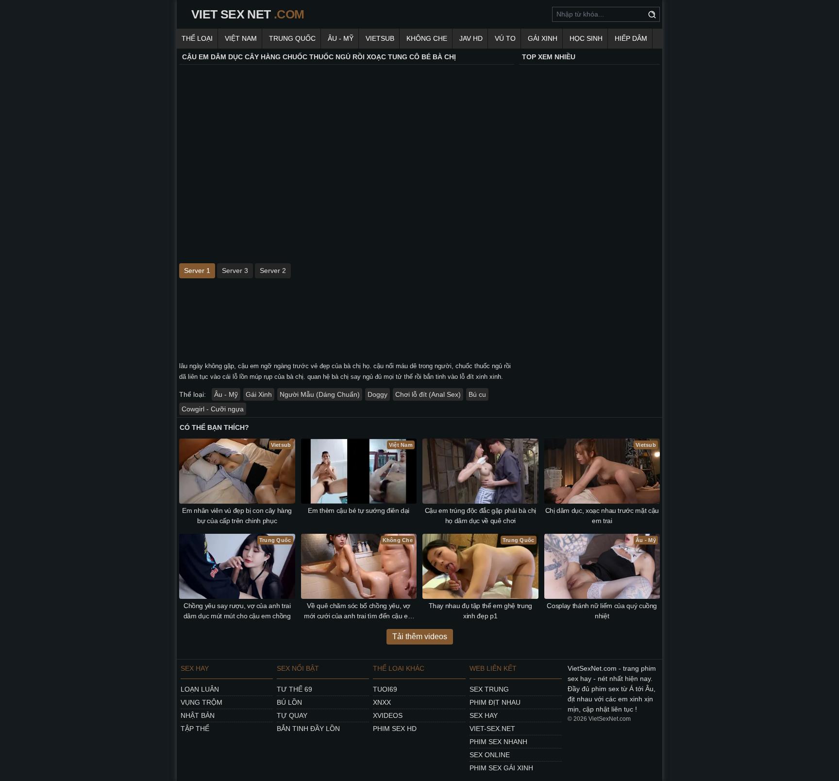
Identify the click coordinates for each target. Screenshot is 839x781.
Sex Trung (489, 689)
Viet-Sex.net (492, 728)
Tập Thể (195, 728)
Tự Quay (292, 715)
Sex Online (490, 755)
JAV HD (471, 38)
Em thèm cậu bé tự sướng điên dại (358, 510)
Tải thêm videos (419, 636)
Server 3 (235, 270)
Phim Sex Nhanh (498, 742)
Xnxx (382, 702)
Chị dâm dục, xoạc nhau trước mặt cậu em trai (602, 516)
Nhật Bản (198, 715)
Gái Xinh (542, 38)
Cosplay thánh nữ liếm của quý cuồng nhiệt (602, 611)
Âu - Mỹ (340, 38)
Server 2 (273, 270)
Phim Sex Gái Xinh (501, 768)
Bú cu (477, 394)
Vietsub (380, 38)
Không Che (426, 38)
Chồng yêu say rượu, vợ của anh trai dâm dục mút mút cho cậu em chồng (237, 611)
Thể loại (197, 38)
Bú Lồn (289, 702)
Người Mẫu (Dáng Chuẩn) (320, 394)
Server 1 (197, 270)
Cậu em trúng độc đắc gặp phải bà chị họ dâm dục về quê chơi (480, 516)
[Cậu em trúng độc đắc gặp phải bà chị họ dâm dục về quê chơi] (480, 471)
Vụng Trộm (201, 702)
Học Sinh (586, 38)
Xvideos (388, 715)
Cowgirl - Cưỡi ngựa (213, 409)
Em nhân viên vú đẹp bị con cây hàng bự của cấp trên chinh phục (237, 516)
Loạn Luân (200, 689)
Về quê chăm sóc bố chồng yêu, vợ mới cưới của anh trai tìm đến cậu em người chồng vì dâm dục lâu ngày (358, 611)
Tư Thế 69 (294, 689)
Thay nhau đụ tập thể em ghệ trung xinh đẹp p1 (480, 611)
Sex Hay (484, 715)
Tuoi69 (385, 689)
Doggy (377, 394)
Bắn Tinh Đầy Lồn (308, 728)
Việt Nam (241, 38)
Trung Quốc (292, 38)
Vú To (505, 38)
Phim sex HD (395, 728)
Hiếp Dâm (631, 38)
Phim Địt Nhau (495, 702)
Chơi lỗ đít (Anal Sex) (428, 394)
